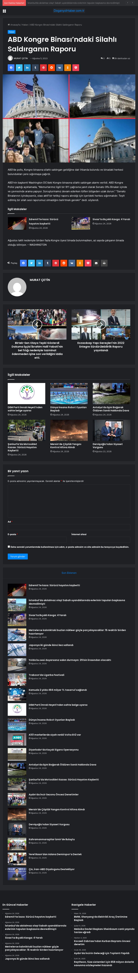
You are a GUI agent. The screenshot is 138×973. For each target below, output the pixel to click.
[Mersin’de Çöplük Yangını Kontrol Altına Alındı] (69, 430)
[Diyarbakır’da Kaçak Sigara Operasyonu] (17, 754)
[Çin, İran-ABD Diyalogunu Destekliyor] (17, 874)
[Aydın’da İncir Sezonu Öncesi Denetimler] (17, 799)
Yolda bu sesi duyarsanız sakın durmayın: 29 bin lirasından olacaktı (70, 660)
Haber (25, 24)
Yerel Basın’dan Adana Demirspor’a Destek (55, 854)
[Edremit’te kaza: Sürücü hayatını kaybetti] (17, 223)
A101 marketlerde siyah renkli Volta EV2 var (55, 734)
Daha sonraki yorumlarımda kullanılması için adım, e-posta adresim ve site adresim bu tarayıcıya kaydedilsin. (70, 547)
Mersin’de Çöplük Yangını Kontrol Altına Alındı (65, 445)
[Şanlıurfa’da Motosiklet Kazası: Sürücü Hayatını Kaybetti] (26, 430)
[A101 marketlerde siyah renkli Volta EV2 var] (17, 739)
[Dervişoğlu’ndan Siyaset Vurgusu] (111, 430)
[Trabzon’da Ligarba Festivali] (17, 679)
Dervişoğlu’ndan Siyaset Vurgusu (108, 445)
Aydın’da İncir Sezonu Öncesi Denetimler (54, 794)
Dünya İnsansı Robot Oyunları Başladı (68, 409)
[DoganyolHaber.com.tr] (69, 10)
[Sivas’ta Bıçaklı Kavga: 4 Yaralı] (81, 223)
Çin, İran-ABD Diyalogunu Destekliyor (52, 869)
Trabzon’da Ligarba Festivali (46, 675)
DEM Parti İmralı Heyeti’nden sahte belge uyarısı (25, 409)
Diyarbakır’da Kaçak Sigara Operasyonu (54, 749)
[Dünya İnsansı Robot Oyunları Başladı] (69, 393)
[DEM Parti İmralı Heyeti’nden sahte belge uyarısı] (26, 393)
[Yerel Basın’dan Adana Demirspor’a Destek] (17, 859)
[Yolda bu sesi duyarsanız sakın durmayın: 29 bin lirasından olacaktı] (17, 664)
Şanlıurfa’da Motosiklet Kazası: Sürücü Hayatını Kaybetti (22, 447)
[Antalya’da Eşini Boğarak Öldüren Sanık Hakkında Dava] (111, 393)
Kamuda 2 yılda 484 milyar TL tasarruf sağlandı (58, 690)
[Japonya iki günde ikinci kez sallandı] (17, 649)
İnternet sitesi (79, 534)
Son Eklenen (69, 572)
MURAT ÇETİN (21, 58)
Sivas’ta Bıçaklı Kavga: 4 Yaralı (43, 3)
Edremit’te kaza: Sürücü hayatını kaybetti (54, 585)
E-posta (13, 534)
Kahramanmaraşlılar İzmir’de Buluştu (52, 839)
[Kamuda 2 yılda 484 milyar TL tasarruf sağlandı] (17, 694)
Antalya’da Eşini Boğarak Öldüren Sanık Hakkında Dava (111, 409)
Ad (10, 521)
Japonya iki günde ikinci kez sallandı (51, 645)
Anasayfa (15, 24)
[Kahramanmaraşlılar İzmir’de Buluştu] (17, 844)
